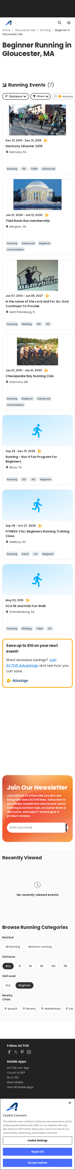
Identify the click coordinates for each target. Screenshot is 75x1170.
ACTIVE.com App (18, 1068)
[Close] (70, 1103)
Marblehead (52, 1009)
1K (20, 966)
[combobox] (15, 96)
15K (66, 966)
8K (41, 966)
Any (8, 985)
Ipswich (13, 1009)
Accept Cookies (37, 1162)
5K (30, 966)
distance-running (40, 947)
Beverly (31, 1009)
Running (45, 30)
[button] (41, 96)
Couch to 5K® (16, 1073)
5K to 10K (12, 1077)
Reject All (37, 1151)
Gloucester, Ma (25, 30)
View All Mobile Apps (20, 1087)
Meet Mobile (15, 1082)
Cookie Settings (38, 1140)
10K (54, 966)
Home (6, 30)
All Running (13, 947)
